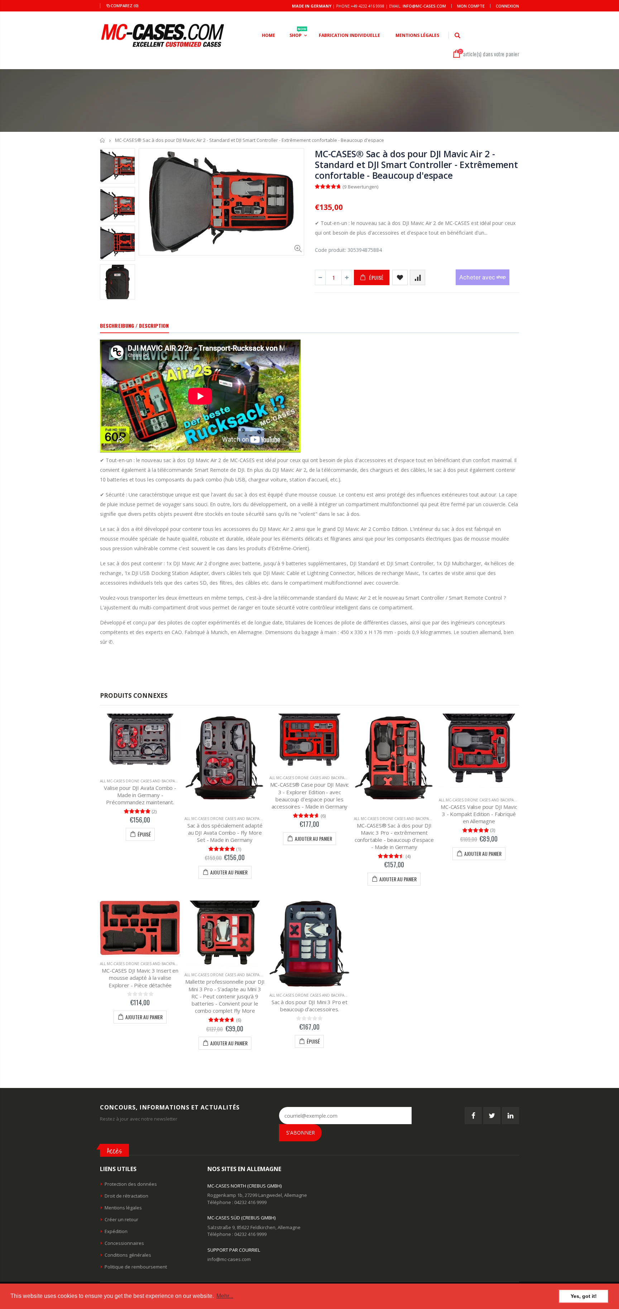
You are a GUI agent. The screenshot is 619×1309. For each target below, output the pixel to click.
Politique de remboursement (136, 1267)
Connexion (507, 6)
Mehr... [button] (224, 1296)
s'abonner (300, 1132)
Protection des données (131, 1184)
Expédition (116, 1231)
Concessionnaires (124, 1243)
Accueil (102, 140)
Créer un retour (121, 1219)
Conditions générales (128, 1255)
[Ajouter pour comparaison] (417, 277)
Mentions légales (123, 1207)
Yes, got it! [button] (584, 1296)
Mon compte (471, 6)
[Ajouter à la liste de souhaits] (400, 277)
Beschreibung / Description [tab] (134, 325)
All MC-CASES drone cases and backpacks (141, 780)
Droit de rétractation (126, 1196)
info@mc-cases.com (424, 6)
